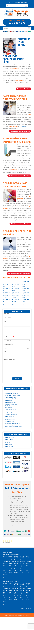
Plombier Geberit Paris (10, 419)
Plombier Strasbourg (9, 439)
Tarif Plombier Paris (9, 421)
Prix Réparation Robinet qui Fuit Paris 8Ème (19, 273)
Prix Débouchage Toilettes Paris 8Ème (20, 224)
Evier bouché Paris (9, 413)
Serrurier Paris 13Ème (22, 565)
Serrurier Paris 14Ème (28, 565)
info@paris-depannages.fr (21, 2)
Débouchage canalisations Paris (12, 395)
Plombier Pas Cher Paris (10, 402)
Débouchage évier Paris (10, 397)
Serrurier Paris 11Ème (10, 565)
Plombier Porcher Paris (10, 418)
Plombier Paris (6, 282)
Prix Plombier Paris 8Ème (23, 89)
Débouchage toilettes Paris (11, 399)
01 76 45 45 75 (17, 23)
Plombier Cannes (9, 441)
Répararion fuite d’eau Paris (11, 393)
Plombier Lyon (8, 443)
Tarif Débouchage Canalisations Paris (13, 426)
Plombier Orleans (9, 446)
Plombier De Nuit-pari (10, 406)
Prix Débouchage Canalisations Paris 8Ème (19, 175)
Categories (22, 608)
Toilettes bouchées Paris (10, 409)
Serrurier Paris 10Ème (5, 565)
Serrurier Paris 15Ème (5, 570)
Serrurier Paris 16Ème (10, 570)
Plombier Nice (8, 444)
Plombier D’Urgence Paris (11, 404)
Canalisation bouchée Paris (11, 414)
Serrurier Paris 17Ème (16, 570)
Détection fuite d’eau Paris (11, 392)
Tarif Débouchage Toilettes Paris (12, 425)
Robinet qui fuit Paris (9, 411)
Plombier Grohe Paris (10, 416)
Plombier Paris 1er (16, 282)
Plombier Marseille (9, 437)
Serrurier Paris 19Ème (28, 570)
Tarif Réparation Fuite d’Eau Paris (12, 423)
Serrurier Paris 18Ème (22, 570)
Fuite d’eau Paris (8, 407)
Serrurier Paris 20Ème (5, 576)
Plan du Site (28, 608)
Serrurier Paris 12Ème (16, 565)
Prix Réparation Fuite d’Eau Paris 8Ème (20, 131)
